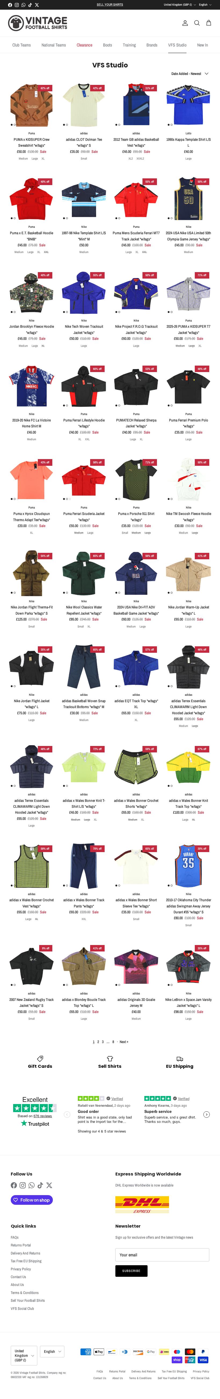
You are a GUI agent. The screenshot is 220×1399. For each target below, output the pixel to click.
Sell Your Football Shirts (28, 1300)
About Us (17, 1284)
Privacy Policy (21, 1269)
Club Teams (21, 45)
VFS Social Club (22, 1308)
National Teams (54, 45)
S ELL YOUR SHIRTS (110, 4)
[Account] (184, 23)
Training (129, 45)
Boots (107, 45)
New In (202, 45)
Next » (124, 1041)
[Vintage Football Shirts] (37, 23)
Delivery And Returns (25, 1253)
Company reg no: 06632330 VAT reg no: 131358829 (38, 1375)
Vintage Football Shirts (32, 1373)
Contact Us (18, 1276)
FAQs (15, 1237)
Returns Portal (21, 1245)
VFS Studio (177, 45)
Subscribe (131, 1271)
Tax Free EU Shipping (26, 1261)
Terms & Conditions (25, 1292)
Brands (151, 45)
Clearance (84, 45)
